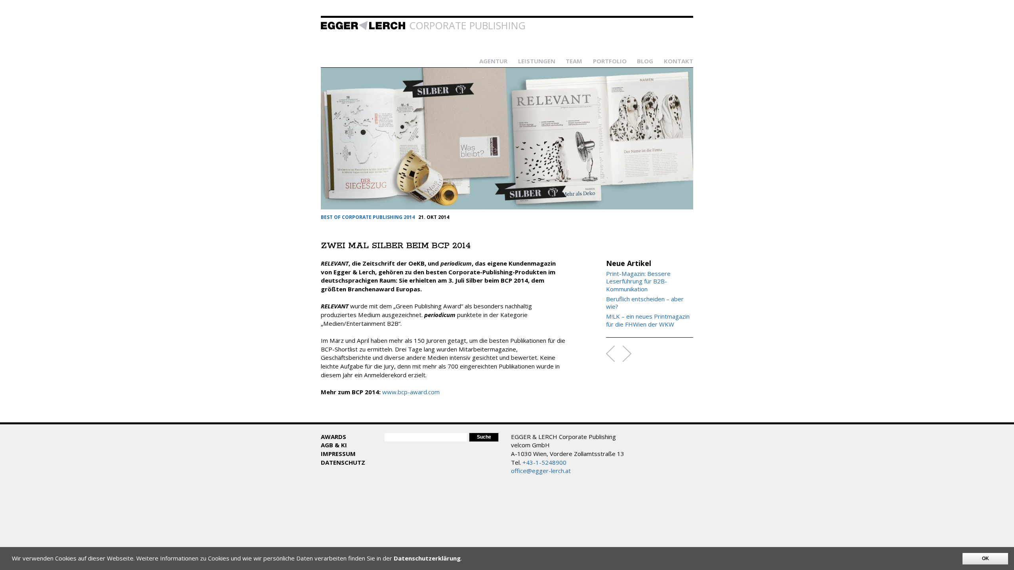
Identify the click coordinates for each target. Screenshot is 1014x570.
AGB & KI (334, 445)
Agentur (493, 61)
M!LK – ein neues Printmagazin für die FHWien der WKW (648, 320)
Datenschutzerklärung (427, 558)
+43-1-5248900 (544, 462)
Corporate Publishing (467, 25)
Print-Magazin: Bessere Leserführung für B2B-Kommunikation (638, 281)
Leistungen (536, 61)
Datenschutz (343, 462)
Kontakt (678, 61)
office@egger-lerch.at (541, 471)
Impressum (338, 454)
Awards (333, 437)
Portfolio (610, 61)
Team (574, 61)
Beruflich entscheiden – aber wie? (645, 303)
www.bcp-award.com (411, 392)
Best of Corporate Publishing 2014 (368, 217)
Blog (645, 61)
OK (985, 558)
